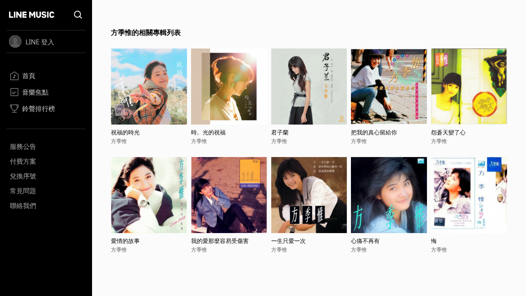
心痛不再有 (365, 240)
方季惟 (119, 141)
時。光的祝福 (208, 132)
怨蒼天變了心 (448, 132)
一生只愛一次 (288, 240)
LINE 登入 (39, 41)
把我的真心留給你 (374, 132)
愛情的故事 (125, 240)
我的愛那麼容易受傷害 (220, 240)
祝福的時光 (125, 132)
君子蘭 (279, 132)
